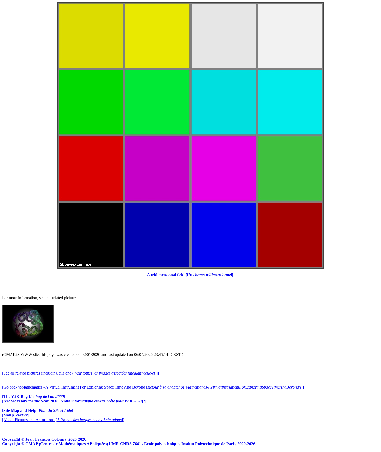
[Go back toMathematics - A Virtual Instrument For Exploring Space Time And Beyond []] (153, 387)
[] (34, 396)
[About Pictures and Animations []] (63, 420)
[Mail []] (16, 415)
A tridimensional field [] (190, 275)
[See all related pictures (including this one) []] (80, 373)
